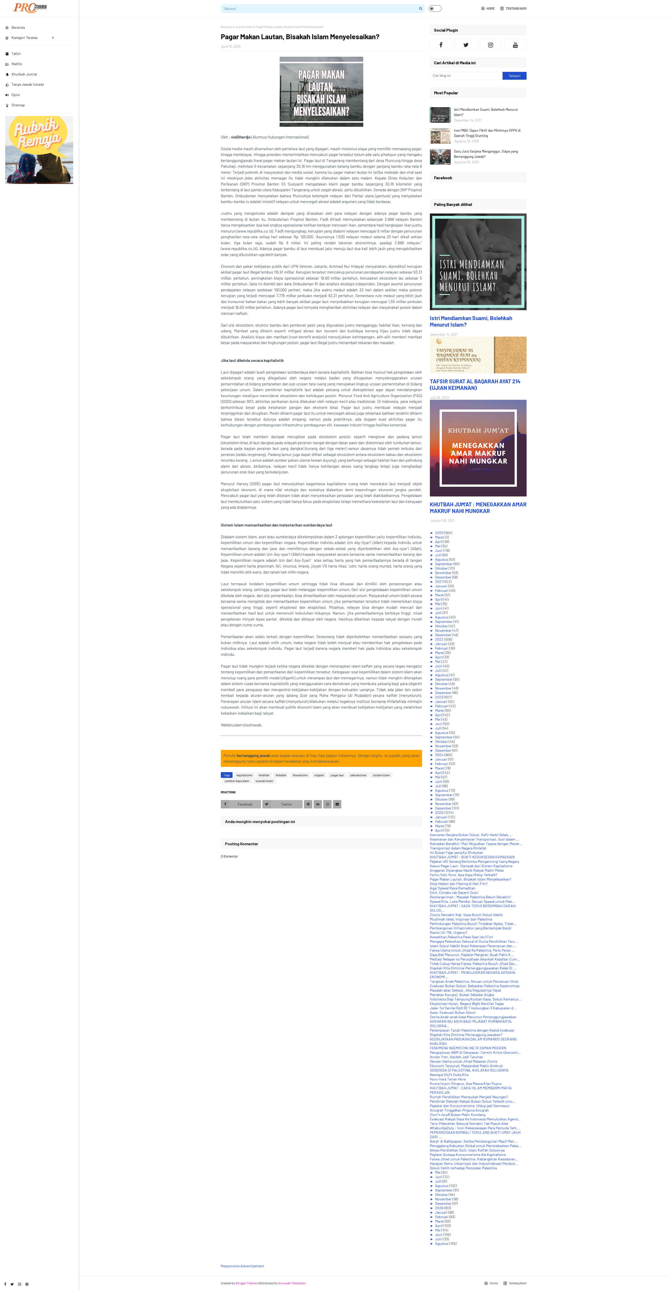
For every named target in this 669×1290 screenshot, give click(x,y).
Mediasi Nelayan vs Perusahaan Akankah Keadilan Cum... (475, 959)
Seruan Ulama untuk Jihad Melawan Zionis (463, 1061)
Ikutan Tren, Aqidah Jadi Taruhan (456, 1057)
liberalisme (300, 775)
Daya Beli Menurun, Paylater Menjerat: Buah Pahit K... (472, 954)
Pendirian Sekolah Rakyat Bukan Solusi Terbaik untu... (473, 1101)
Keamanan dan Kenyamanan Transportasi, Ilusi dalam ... (474, 839)
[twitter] (12, 1284)
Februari (442, 590)
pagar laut (337, 775)
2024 (439, 755)
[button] (435, 8)
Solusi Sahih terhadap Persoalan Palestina (463, 1168)
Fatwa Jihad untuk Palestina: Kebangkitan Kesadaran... (474, 1159)
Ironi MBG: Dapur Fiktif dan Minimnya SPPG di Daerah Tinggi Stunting (487, 133)
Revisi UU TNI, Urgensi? (448, 932)
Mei (438, 546)
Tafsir (16, 53)
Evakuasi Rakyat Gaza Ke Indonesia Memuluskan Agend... (475, 1119)
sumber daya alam (237, 781)
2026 (439, 1208)
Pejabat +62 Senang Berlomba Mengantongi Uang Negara (474, 861)
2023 (439, 697)
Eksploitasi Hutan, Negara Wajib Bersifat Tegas (467, 1003)
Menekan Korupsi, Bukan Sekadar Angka (462, 994)
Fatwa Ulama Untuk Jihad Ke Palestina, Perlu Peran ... (472, 950)
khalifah (264, 775)
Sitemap (18, 105)
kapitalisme (244, 775)
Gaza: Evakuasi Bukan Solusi (453, 1012)
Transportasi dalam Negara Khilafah (458, 848)
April (439, 541)
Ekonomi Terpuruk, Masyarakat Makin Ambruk (466, 1065)
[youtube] (515, 44)
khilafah (281, 775)
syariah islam (244, 26)
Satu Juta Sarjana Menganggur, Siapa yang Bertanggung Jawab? (486, 154)
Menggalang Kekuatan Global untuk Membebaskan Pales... (475, 1145)
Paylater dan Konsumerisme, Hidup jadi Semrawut (470, 1105)
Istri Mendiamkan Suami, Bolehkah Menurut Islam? (486, 112)
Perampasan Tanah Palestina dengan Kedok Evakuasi (472, 1030)
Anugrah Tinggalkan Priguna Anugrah (459, 1110)
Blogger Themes (246, 1283)
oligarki (319, 775)
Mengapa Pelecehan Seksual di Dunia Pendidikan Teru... (474, 941)
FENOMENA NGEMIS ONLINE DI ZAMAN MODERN (468, 1048)
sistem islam (381, 775)
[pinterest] (26, 1284)
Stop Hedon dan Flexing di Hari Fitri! (459, 883)
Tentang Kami (516, 8)
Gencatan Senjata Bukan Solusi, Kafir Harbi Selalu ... (471, 834)
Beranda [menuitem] (18, 27)
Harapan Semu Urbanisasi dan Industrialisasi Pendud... (474, 1163)
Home (491, 8)
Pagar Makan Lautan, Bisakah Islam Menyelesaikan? (470, 879)
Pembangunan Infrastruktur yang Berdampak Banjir (471, 928)
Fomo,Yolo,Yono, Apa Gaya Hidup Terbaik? (463, 874)
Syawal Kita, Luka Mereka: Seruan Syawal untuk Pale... (472, 901)
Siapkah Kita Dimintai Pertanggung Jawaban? (466, 1034)
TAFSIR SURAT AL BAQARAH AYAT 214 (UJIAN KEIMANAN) (475, 384)
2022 (439, 639)
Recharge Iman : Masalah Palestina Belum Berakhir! (470, 897)
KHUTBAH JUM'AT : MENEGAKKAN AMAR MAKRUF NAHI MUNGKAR (478, 507)
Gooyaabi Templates (292, 1283)
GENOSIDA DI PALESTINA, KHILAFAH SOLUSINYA (469, 1070)
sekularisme (358, 775)
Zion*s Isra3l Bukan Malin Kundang (457, 1114)
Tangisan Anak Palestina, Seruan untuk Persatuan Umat (474, 981)
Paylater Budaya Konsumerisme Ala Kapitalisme (468, 1154)
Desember (443, 577)
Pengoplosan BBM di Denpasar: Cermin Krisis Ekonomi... (475, 1052)
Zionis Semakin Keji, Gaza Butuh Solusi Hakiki (466, 914)
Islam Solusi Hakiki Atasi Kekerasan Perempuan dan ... (473, 946)
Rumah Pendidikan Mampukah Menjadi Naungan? (469, 1097)
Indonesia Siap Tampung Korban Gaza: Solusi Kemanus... (476, 999)
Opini (15, 94)
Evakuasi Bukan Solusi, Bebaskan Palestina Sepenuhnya (474, 986)
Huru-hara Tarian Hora (448, 1079)
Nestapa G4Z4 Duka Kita (449, 1074)
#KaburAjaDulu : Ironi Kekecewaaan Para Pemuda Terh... (475, 1128)
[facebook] (5, 1284)
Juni (439, 550)
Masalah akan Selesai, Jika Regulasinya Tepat (465, 990)
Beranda (226, 26)
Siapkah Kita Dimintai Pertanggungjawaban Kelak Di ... (473, 968)
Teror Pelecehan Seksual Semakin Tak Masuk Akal (469, 1123)
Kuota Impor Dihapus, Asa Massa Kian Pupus (466, 1083)
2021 (439, 581)
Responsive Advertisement (242, 1266)
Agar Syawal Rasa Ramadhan (452, 888)
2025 (439, 812)
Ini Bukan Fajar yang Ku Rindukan (456, 852)
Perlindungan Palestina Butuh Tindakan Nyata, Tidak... (473, 923)
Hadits (16, 63)
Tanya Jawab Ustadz (27, 84)
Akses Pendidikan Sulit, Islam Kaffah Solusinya (467, 1150)
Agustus (442, 559)
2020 (439, 532)
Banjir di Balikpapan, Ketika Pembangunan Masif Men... (473, 1141)
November (443, 572)
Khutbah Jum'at (24, 74)
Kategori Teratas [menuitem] (24, 37)
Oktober (442, 568)
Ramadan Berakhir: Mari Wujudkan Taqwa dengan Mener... (476, 843)
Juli (438, 555)
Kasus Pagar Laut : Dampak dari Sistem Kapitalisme (471, 866)
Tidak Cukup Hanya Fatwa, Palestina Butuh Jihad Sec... (474, 963)
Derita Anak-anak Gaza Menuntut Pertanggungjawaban (473, 1017)
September (444, 564)
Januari (441, 586)
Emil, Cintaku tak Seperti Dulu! (454, 892)
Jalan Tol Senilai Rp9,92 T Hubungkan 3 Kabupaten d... (473, 1008)
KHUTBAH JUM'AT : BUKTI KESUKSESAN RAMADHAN (472, 857)
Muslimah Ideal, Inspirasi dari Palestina (461, 919)
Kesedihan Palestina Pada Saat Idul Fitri (461, 937)
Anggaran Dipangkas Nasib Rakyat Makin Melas (467, 870)
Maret (440, 537)
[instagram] (19, 1284)
